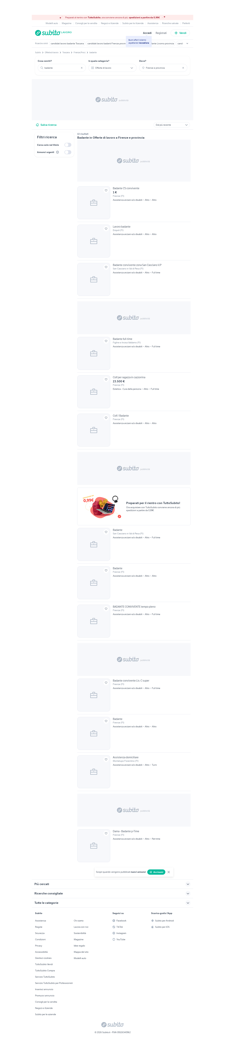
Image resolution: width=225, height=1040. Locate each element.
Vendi (182, 33)
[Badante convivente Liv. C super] (134, 696)
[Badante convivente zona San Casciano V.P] (134, 281)
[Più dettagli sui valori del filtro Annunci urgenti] (57, 152)
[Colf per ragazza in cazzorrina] (134, 393)
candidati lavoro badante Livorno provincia (153, 43)
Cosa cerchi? (45, 60)
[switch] (67, 145)
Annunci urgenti (45, 152)
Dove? (142, 60)
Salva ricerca (48, 124)
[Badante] (134, 545)
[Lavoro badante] (134, 242)
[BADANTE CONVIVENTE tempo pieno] (134, 622)
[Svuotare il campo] (81, 68)
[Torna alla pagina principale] (54, 33)
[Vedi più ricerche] (187, 43)
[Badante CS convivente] (134, 204)
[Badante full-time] (134, 354)
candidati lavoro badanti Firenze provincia (107, 43)
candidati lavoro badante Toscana (67, 43)
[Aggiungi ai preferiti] (106, 190)
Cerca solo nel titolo (48, 144)
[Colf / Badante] (134, 431)
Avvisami (158, 872)
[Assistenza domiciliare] (134, 773)
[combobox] (61, 68)
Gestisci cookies (43, 958)
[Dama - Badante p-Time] (134, 845)
